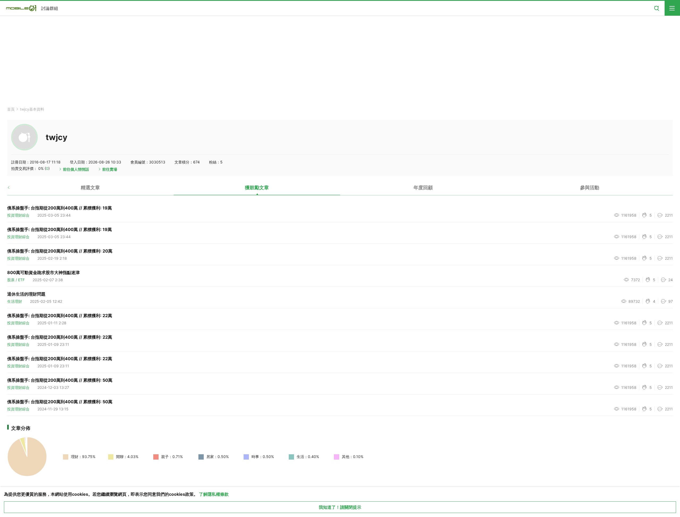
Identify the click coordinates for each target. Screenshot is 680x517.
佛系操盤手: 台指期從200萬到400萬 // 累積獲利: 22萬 (59, 315)
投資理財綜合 (18, 215)
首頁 (11, 109)
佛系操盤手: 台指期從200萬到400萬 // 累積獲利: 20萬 (59, 251)
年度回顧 (423, 187)
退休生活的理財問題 (26, 294)
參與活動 (589, 187)
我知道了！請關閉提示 (340, 507)
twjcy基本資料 (32, 109)
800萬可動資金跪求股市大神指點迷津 (43, 272)
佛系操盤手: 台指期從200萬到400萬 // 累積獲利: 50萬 (59, 380)
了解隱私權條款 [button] (214, 494)
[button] (13, 189)
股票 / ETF (16, 280)
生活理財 (14, 301)
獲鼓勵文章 (257, 187)
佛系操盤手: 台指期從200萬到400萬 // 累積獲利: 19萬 (59, 208)
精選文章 (90, 187)
